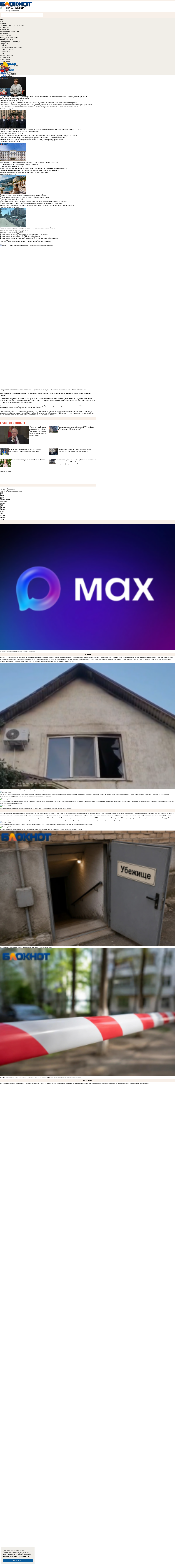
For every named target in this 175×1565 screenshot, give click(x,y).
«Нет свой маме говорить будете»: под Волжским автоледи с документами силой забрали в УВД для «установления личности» (40, 829)
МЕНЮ (2, 19)
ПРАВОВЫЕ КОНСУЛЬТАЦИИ (11, 48)
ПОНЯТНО (17, 1560)
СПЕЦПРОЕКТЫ (6, 52)
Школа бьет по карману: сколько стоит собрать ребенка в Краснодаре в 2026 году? (140, 657)
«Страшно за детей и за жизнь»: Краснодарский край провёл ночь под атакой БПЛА (27, 947)
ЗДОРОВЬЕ (4, 27)
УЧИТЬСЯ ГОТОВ (12, 66)
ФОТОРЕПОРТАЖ (6, 56)
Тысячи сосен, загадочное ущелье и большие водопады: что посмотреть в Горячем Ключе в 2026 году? (37, 205)
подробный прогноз (7, 491)
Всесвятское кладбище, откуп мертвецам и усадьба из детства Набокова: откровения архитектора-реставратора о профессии (46, 105)
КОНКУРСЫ (4, 29)
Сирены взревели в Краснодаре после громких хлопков (65, 1077)
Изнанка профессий (7, 76)
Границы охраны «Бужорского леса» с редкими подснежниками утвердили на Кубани (87, 657)
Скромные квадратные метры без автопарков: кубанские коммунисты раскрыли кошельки (32, 137)
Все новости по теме (7, 101)
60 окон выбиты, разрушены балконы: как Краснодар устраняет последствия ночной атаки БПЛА (121, 1083)
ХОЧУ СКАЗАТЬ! (6, 60)
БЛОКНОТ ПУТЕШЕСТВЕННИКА (12, 25)
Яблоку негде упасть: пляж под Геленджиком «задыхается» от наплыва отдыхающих (31, 203)
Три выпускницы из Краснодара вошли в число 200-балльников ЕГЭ (24, 172)
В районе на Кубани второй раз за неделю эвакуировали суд (95, 815)
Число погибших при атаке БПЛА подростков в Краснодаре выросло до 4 (24, 790)
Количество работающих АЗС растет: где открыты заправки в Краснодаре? (71, 824)
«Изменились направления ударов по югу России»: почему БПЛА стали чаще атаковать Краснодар (89, 818)
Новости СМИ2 (5, 472)
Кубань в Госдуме (6, 109)
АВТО (2, 21)
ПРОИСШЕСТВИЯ (6, 50)
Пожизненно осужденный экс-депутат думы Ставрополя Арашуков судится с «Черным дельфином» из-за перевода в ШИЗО (39, 801)
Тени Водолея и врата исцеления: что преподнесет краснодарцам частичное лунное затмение (30, 820)
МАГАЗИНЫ (11, 74)
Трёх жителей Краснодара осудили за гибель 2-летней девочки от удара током (75, 659)
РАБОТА (13, 64)
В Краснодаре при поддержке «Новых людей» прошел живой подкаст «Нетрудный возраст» (147, 818)
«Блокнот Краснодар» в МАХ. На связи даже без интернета (17, 651)
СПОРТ (2, 54)
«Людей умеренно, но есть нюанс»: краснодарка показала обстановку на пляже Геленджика (33, 201)
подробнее (18, 491)
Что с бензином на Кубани (9, 207)
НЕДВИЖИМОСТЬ (6, 40)
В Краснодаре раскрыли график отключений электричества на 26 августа (72, 813)
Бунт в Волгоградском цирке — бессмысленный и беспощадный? (22, 824)
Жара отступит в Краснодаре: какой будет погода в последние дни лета (69, 1083)
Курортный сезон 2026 (8, 174)
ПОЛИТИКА (4, 46)
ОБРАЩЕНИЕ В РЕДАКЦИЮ (10, 42)
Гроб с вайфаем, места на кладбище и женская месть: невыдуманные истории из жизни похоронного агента (39, 107)
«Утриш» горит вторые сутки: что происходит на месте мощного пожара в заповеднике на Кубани (115, 794)
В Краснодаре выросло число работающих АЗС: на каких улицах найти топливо (29, 238)
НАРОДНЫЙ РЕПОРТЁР (9, 38)
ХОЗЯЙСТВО (5, 58)
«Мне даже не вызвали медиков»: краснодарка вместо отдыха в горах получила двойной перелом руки (127, 813)
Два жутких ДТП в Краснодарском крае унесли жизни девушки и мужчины (134, 801)
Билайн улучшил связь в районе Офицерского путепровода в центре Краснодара (50, 815)
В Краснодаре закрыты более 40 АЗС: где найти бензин (20, 236)
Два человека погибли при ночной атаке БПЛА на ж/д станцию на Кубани (24, 1077)
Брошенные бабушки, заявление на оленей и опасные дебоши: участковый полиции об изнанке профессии (38, 103)
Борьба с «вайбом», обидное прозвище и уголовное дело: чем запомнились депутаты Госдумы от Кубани (38, 135)
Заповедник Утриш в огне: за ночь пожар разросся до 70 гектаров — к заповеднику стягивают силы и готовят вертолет (37, 808)
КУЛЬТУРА (4, 33)
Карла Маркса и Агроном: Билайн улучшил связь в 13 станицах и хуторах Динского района (128, 659)
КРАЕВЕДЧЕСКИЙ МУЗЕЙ (9, 31)
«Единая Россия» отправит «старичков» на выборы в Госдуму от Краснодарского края (31, 140)
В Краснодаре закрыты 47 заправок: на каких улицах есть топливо (24, 234)
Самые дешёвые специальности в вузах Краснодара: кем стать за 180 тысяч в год (30, 170)
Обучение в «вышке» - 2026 (10, 142)
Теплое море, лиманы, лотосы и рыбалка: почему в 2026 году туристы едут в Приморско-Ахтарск (31, 657)
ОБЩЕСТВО (4, 44)
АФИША (3, 23)
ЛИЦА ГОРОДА (5, 35)
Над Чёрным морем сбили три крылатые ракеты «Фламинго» (33, 796)
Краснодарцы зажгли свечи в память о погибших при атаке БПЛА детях (23, 1083)
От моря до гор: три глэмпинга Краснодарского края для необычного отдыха (25, 813)
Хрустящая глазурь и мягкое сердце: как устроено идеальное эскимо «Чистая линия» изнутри (123, 820)
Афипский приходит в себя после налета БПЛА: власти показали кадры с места (140, 815)
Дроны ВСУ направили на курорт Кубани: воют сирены (94, 801)
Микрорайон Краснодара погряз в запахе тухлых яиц (77, 820)
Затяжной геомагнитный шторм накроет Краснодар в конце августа (54, 661)
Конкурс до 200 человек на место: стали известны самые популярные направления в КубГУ (33, 168)
